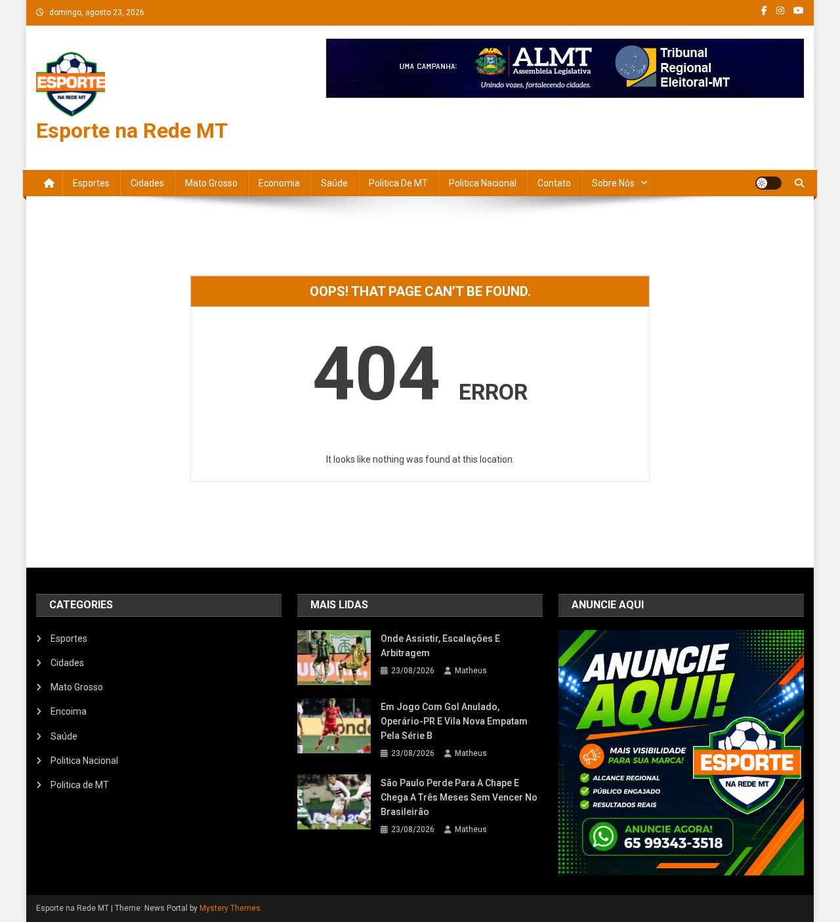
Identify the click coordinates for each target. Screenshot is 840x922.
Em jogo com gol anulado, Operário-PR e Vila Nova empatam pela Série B (454, 721)
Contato (554, 183)
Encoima (69, 711)
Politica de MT (398, 183)
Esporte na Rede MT (132, 130)
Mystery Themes (230, 908)
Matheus (471, 670)
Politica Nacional (482, 183)
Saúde (334, 183)
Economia (279, 183)
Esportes (91, 183)
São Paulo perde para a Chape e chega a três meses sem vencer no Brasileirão (459, 797)
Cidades (147, 183)
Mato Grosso (211, 183)
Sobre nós (613, 183)
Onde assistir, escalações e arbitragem (440, 645)
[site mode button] (768, 183)
